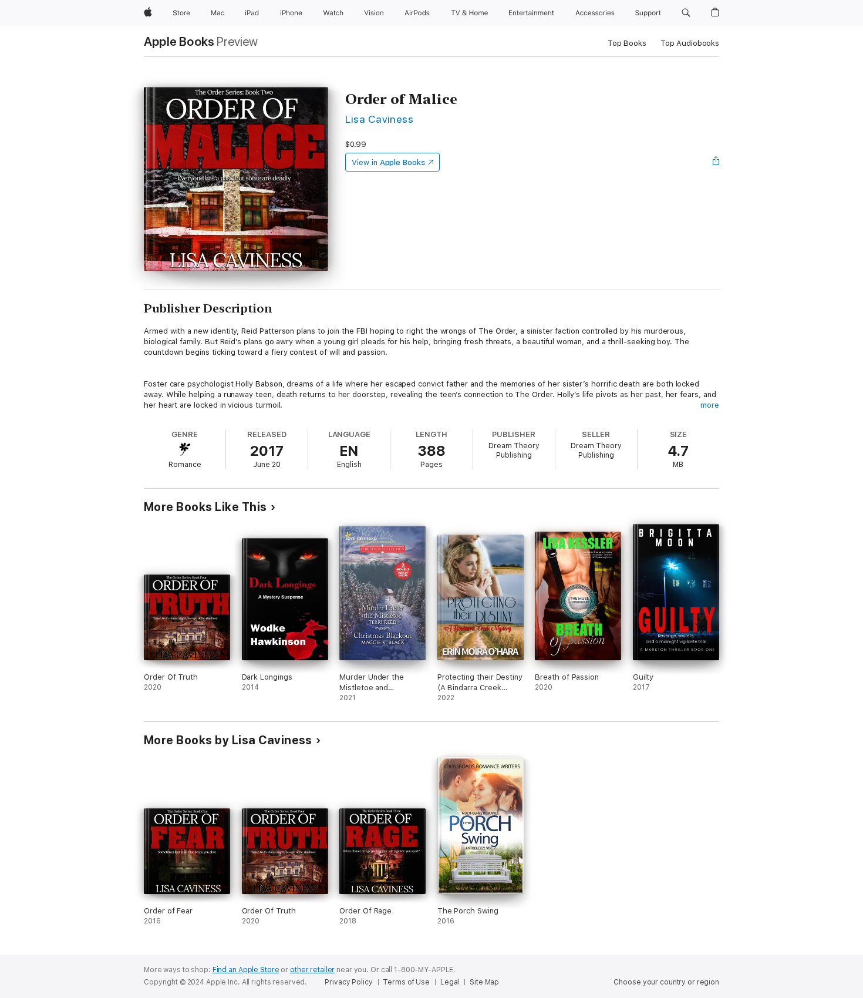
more (709, 405)
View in (388, 162)
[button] (686, 13)
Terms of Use (406, 982)
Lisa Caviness (379, 119)
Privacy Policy (348, 982)
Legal (449, 982)
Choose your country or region (666, 982)
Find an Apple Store (246, 970)
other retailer (312, 970)
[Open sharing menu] (716, 162)
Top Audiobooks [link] (689, 43)
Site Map (484, 982)
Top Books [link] (627, 43)
